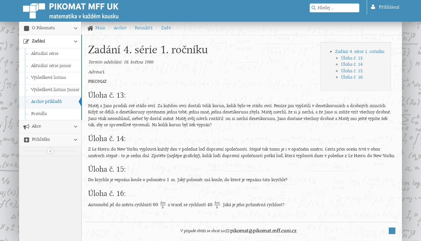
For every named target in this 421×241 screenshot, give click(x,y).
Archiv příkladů (46, 102)
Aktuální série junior (51, 66)
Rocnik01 (144, 28)
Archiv (120, 28)
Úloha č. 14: (352, 64)
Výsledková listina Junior (55, 90)
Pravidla (39, 114)
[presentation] (168, 180)
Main (100, 28)
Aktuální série (44, 54)
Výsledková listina (48, 78)
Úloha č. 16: (352, 77)
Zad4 (166, 28)
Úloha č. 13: (352, 58)
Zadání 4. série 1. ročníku (359, 52)
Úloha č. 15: (352, 71)
